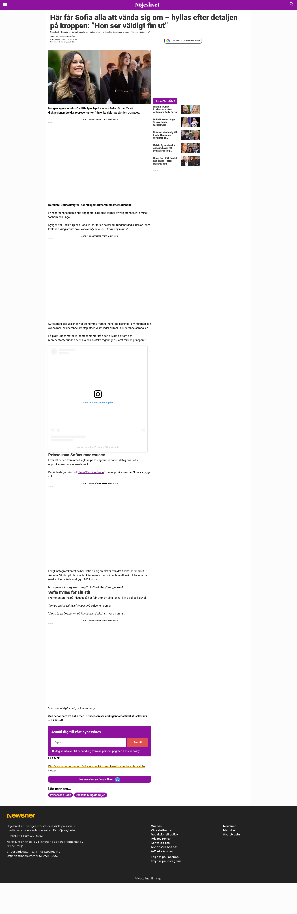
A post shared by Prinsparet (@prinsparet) (98, 447)
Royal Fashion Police (91, 472)
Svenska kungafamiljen (90, 795)
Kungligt (64, 32)
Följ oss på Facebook (165, 857)
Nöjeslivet (54, 32)
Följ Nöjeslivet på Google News (96, 779)
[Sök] (291, 4)
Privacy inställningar (148, 878)
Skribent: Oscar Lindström (62, 36)
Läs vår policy (131, 751)
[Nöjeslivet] (147, 5)
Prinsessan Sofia (91, 613)
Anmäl (137, 742)
